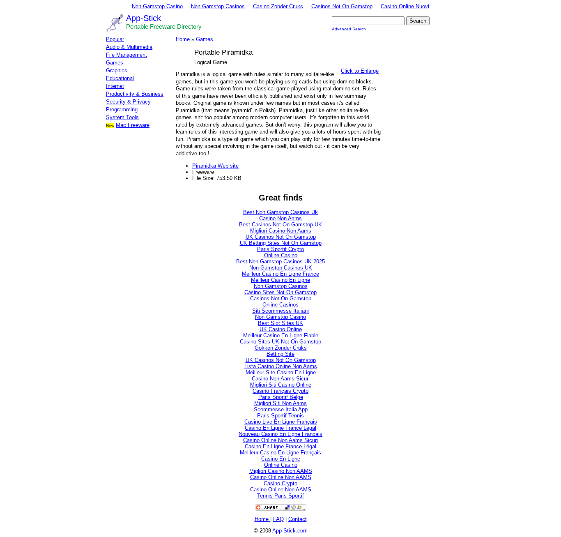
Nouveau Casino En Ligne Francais (280, 434)
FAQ (278, 519)
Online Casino (280, 255)
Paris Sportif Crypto (280, 249)
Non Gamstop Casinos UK (280, 268)
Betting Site (280, 354)
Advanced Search (349, 29)
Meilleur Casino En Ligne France (280, 274)
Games (114, 63)
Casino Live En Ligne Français (280, 422)
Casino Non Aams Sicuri (281, 379)
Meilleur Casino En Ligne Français (280, 452)
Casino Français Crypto (280, 391)
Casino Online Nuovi (405, 6)
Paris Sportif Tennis (280, 416)
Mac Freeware (132, 125)
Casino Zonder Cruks (278, 6)
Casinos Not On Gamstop (341, 6)
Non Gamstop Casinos (218, 6)
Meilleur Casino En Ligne (280, 280)
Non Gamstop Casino (157, 6)
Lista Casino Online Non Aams (280, 366)
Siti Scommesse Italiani (280, 311)
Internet (115, 86)
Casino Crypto (280, 483)
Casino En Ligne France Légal (280, 428)
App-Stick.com (290, 531)
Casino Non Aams (280, 218)
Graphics (116, 70)
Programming (122, 109)
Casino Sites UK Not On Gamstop (280, 342)
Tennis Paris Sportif (280, 496)
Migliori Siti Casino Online (280, 385)
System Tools (122, 117)
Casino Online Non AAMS (280, 477)
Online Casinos (280, 305)
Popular (115, 39)
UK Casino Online (281, 329)
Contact (297, 519)
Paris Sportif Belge (280, 397)
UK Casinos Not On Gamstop (281, 237)
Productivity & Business (134, 94)
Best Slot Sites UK (280, 323)
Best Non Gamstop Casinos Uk (280, 212)
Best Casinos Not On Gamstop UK (280, 224)
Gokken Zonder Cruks (281, 348)
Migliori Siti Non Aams (280, 403)
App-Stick (143, 18)
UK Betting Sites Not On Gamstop (281, 243)
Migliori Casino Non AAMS (280, 471)
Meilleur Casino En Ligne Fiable (280, 335)
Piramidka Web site (215, 166)
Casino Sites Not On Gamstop (280, 292)
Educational (120, 78)
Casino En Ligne (280, 459)
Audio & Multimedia (129, 47)
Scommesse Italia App (281, 409)
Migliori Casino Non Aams (280, 231)
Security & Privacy (128, 102)
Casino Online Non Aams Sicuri (280, 440)
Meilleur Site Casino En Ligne (281, 372)
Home (183, 39)
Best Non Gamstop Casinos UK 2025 (280, 261)
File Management (126, 55)
